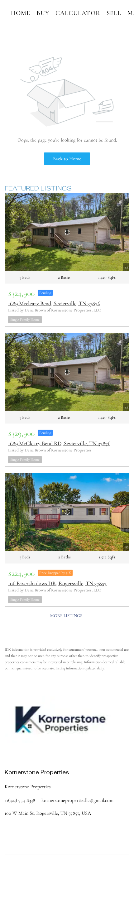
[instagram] (34, 755)
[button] (20, 832)
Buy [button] (42, 13)
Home (20, 13)
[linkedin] (21, 755)
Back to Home (67, 159)
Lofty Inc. (49, 864)
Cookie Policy (66, 875)
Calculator (77, 13)
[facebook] (9, 755)
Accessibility (55, 881)
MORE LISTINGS (66, 615)
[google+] (46, 755)
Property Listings (17, 881)
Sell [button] (114, 13)
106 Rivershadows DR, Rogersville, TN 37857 (57, 583)
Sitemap (38, 881)
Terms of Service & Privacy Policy (29, 875)
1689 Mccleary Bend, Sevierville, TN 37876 (54, 303)
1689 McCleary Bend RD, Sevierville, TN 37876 (59, 443)
